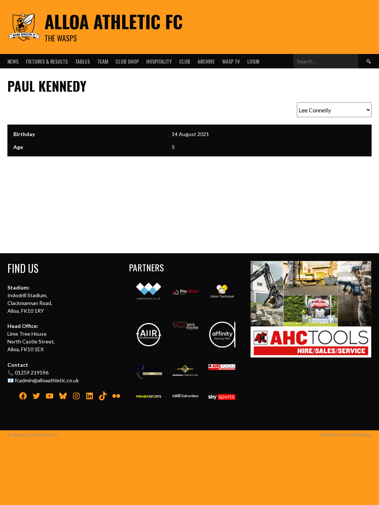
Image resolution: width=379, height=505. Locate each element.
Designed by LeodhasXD (346, 435)
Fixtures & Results (47, 61)
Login (253, 61)
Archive (206, 61)
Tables (82, 61)
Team (102, 61)
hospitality (159, 61)
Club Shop (127, 61)
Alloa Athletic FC (113, 21)
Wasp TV (231, 61)
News (13, 61)
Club (184, 61)
